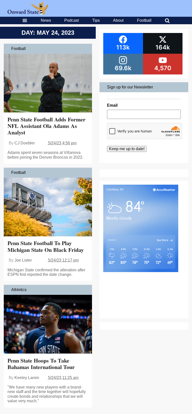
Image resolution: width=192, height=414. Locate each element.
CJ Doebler (24, 143)
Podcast (71, 20)
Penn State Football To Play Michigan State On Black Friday (46, 246)
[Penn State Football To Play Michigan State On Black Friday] (48, 207)
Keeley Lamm (26, 378)
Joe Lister (23, 260)
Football (144, 20)
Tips (96, 20)
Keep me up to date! (126, 149)
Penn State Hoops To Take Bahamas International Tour (41, 363)
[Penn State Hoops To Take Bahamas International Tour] (48, 325)
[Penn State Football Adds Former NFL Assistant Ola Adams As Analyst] (48, 84)
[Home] (28, 13)
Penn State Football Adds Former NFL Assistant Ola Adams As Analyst (47, 126)
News (46, 20)
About (118, 20)
